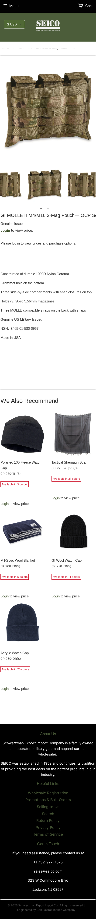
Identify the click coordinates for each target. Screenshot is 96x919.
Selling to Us (48, 806)
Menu (14, 6)
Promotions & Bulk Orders (48, 799)
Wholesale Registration (48, 793)
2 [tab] (48, 208)
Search (48, 813)
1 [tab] (41, 208)
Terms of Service (48, 834)
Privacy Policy (48, 827)
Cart (88, 6)
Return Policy (48, 820)
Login (5, 230)
